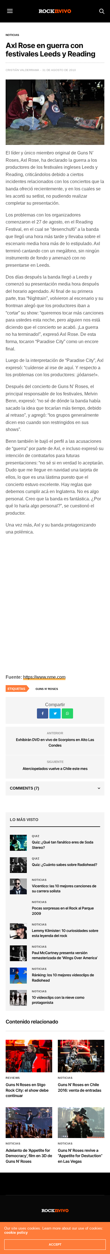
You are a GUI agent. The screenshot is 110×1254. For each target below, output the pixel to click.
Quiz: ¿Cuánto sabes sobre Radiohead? (64, 865)
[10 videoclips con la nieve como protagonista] (18, 998)
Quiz (35, 836)
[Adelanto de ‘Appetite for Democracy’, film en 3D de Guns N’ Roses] (29, 1122)
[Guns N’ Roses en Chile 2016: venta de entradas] (81, 1056)
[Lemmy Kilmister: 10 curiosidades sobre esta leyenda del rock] (18, 931)
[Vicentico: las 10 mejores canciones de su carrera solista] (18, 886)
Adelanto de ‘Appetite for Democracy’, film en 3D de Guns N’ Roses (29, 1156)
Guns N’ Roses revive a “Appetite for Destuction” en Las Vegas (80, 1156)
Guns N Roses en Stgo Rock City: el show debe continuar (27, 1090)
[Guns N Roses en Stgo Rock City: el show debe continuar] (29, 1056)
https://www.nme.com (44, 677)
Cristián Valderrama (22, 70)
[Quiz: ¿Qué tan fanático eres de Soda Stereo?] (18, 843)
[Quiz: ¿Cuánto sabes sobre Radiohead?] (18, 865)
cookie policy (16, 1232)
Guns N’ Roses (47, 688)
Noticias (12, 35)
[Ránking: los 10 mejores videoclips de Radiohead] (18, 975)
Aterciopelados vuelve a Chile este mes (55, 769)
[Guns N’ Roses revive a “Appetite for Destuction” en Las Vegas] (81, 1122)
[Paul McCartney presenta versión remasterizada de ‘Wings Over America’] (18, 953)
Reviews (13, 1078)
